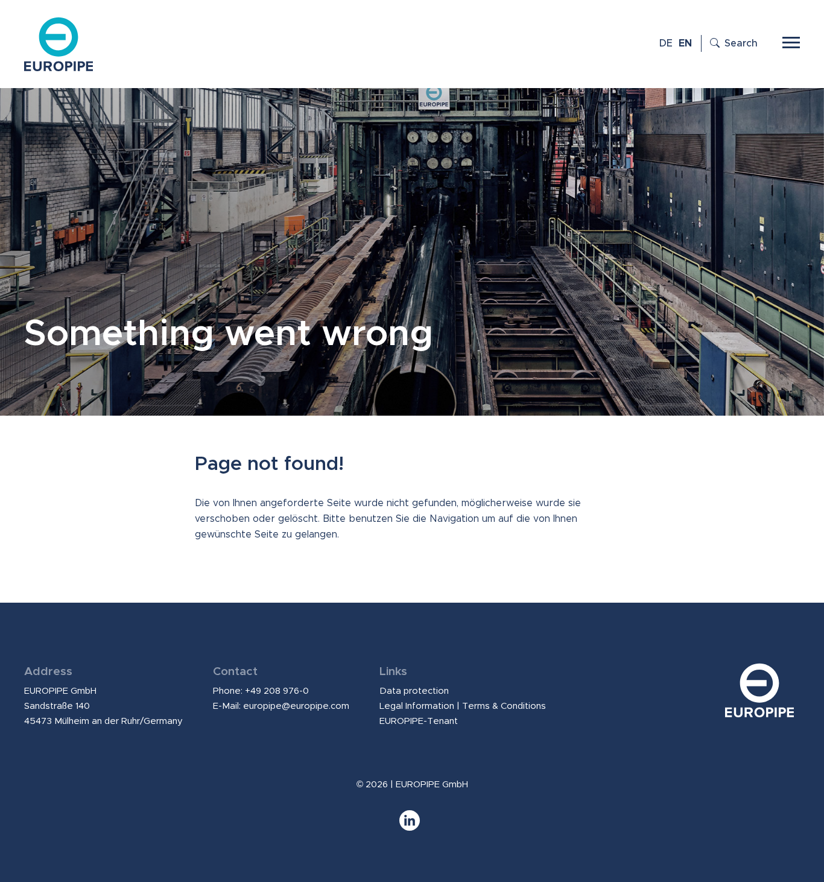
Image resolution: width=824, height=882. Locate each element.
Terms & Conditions (504, 706)
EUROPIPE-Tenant (418, 721)
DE (666, 43)
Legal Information (416, 706)
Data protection (414, 691)
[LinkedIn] (412, 826)
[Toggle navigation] (791, 41)
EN (685, 43)
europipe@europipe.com (296, 706)
